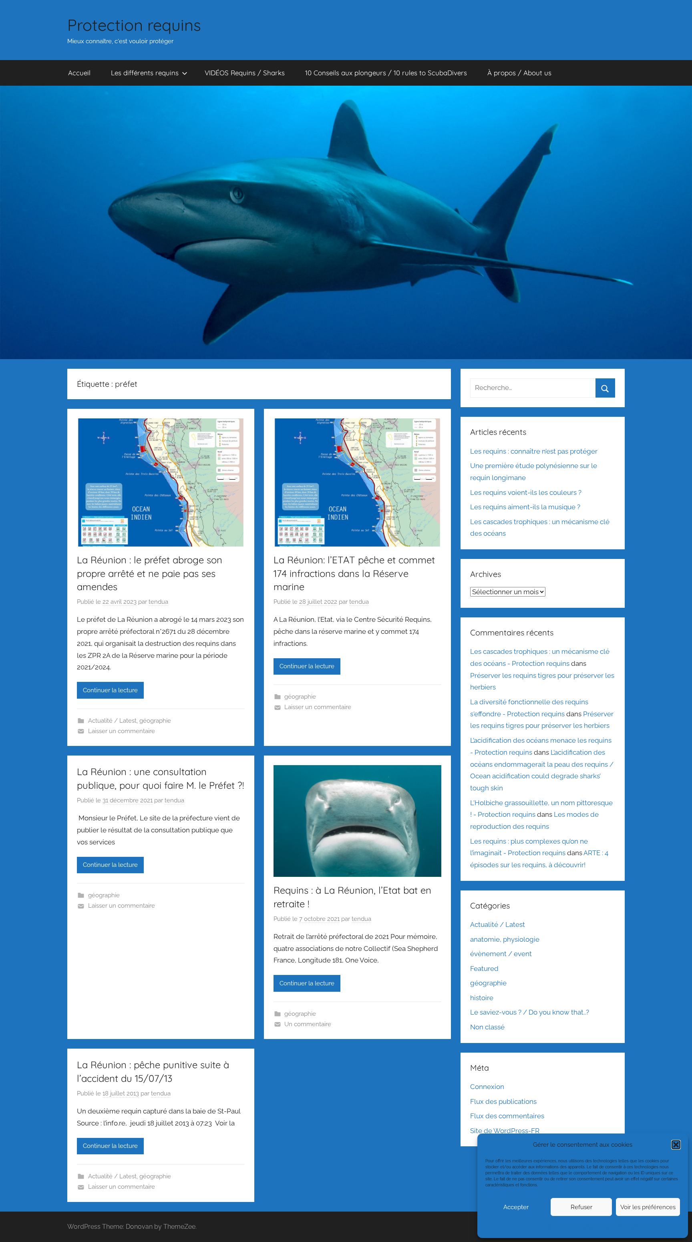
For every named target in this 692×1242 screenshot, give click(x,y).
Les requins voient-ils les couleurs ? (525, 492)
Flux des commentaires (507, 1116)
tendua (158, 601)
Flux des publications (503, 1101)
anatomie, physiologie (504, 939)
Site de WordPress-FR (504, 1131)
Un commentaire (307, 1024)
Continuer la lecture (110, 690)
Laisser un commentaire (121, 731)
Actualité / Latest (112, 720)
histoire (481, 998)
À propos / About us (519, 72)
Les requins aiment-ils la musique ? (525, 507)
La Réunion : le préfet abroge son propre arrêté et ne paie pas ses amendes (149, 573)
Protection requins (134, 25)
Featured (484, 969)
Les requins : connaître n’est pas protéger (533, 451)
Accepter (516, 1207)
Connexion (487, 1087)
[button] (676, 1145)
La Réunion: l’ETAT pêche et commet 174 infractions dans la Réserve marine (354, 573)
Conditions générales (581, 1226)
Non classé (487, 1027)
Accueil (79, 72)
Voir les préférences (648, 1207)
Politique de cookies (539, 1226)
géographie (155, 720)
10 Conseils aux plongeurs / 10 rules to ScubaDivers (386, 72)
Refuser (581, 1207)
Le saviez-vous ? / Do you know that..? (529, 1012)
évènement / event (501, 954)
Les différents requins (145, 72)
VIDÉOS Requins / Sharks (245, 72)
